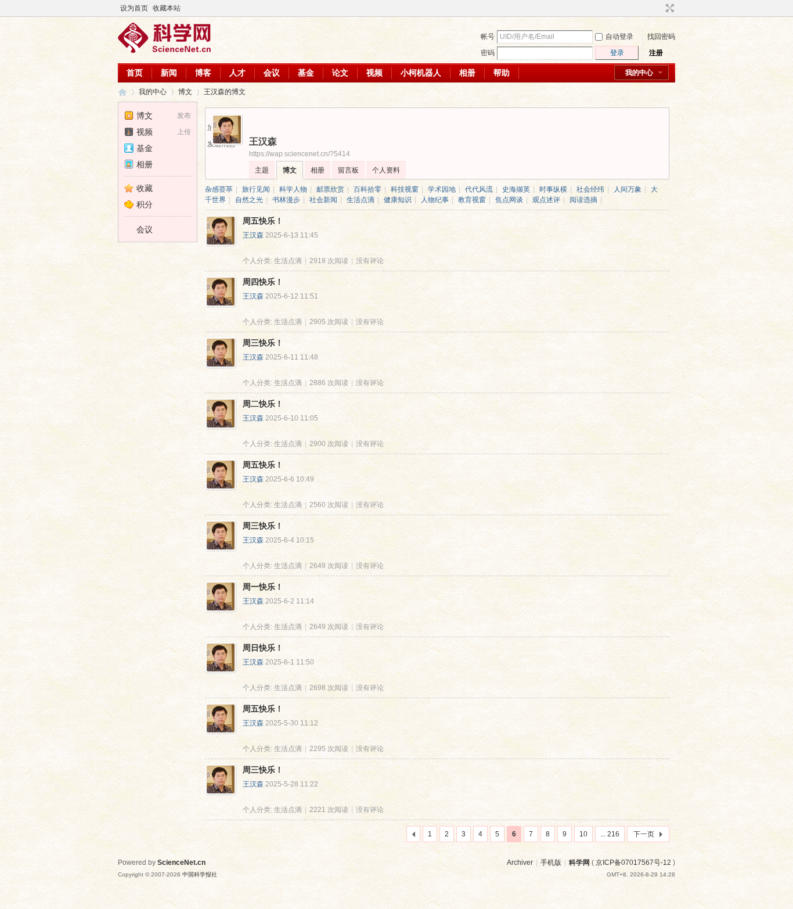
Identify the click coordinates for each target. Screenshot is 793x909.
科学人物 (293, 189)
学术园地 (442, 189)
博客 (203, 72)
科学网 (122, 92)
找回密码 (661, 37)
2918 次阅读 (328, 261)
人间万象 (627, 189)
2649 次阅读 (328, 566)
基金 (306, 72)
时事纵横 (553, 189)
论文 (340, 72)
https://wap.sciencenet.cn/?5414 (299, 154)
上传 (184, 132)
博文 (185, 92)
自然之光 (249, 200)
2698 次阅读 (328, 688)
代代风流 (479, 189)
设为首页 (134, 8)
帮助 (501, 72)
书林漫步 (286, 200)
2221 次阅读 (328, 810)
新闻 (169, 72)
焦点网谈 (509, 200)
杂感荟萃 (219, 189)
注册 (656, 53)
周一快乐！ (263, 586)
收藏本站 (167, 8)
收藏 (144, 188)
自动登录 (619, 37)
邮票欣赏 (330, 189)
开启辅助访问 (659, 8)
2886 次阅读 (328, 383)
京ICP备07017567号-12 (633, 862)
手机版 (550, 862)
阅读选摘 (583, 200)
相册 (467, 72)
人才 (237, 72)
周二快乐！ (263, 403)
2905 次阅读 (328, 322)
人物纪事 (435, 200)
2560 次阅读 (328, 505)
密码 (488, 53)
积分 (144, 204)
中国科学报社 (199, 874)
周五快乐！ (263, 220)
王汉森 (253, 235)
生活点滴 (360, 200)
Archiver (520, 862)
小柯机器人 (421, 72)
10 (583, 834)
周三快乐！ (263, 342)
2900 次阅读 (328, 444)
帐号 (488, 37)
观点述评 (546, 200)
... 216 (609, 834)
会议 (272, 72)
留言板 (348, 170)
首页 (135, 72)
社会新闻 (323, 200)
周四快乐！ (263, 281)
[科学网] (164, 50)
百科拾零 (367, 189)
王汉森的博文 (225, 92)
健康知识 (398, 200)
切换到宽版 (668, 8)
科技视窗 (405, 189)
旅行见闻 (256, 189)
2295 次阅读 (328, 749)
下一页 (643, 834)
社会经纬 (590, 189)
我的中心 (639, 73)
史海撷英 (516, 189)
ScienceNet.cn (181, 862)
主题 (262, 170)
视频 (374, 72)
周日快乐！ (263, 647)
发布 (184, 116)
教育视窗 (472, 200)
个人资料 (386, 170)
